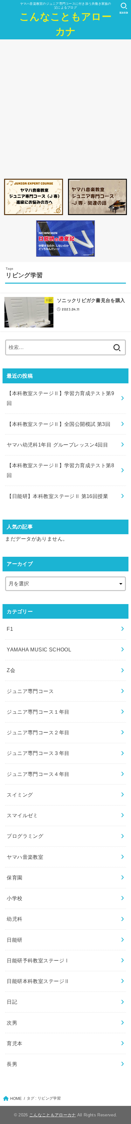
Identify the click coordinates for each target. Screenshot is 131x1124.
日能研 (14, 940)
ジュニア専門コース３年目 (38, 753)
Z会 (11, 670)
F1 (10, 629)
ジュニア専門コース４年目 (38, 774)
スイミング (20, 795)
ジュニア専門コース (30, 691)
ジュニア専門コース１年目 (38, 712)
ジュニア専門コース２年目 (38, 732)
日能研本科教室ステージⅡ (38, 981)
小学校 (14, 898)
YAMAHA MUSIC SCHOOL (39, 649)
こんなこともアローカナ (65, 24)
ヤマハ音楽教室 (25, 857)
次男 (12, 1023)
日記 (12, 1002)
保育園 (14, 877)
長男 (12, 1064)
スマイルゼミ (22, 815)
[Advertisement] (65, 107)
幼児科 (14, 919)
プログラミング (25, 836)
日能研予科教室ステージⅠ (38, 960)
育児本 (14, 1043)
